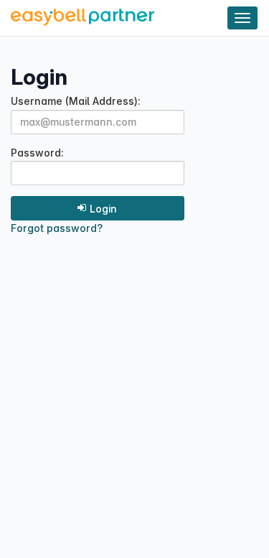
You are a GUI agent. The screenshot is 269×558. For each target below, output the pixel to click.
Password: (37, 153)
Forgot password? (57, 228)
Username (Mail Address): (76, 101)
